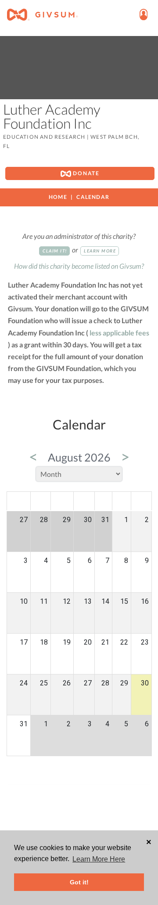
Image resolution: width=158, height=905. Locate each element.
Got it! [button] (79, 882)
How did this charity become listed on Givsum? (79, 266)
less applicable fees (119, 332)
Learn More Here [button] (98, 859)
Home (58, 197)
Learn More (100, 250)
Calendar (92, 197)
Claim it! (55, 250)
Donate (85, 173)
